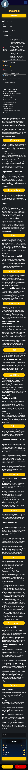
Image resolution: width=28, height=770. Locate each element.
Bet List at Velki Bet (8, 98)
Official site (14, 140)
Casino (14, 557)
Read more (14, 474)
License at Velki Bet (8, 108)
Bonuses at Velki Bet (8, 106)
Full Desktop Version (8, 87)
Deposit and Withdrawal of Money (11, 110)
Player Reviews (7, 113)
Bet (10, 66)
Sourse (14, 510)
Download (14, 303)
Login (4, 85)
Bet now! (14, 685)
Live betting (13, 375)
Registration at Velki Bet (9, 82)
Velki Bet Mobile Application (10, 91)
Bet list (14, 426)
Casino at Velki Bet (8, 104)
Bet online (14, 271)
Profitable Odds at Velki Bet (10, 100)
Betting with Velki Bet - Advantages (12, 93)
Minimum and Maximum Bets (10, 102)
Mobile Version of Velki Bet (10, 89)
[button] (25, 2)
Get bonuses (14, 623)
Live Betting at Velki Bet (9, 95)
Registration (14, 190)
